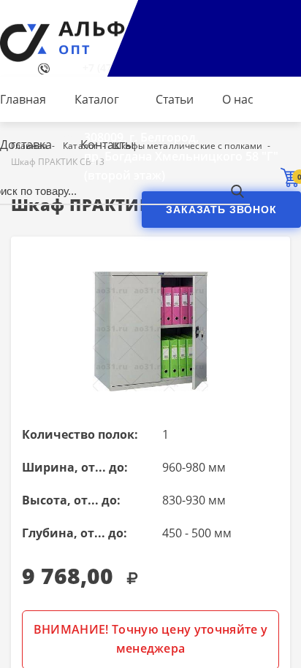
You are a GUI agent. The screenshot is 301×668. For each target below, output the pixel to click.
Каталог (97, 99)
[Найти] (237, 191)
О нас (238, 99)
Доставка (26, 145)
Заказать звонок (221, 209)
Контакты (107, 145)
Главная (23, 99)
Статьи (175, 99)
